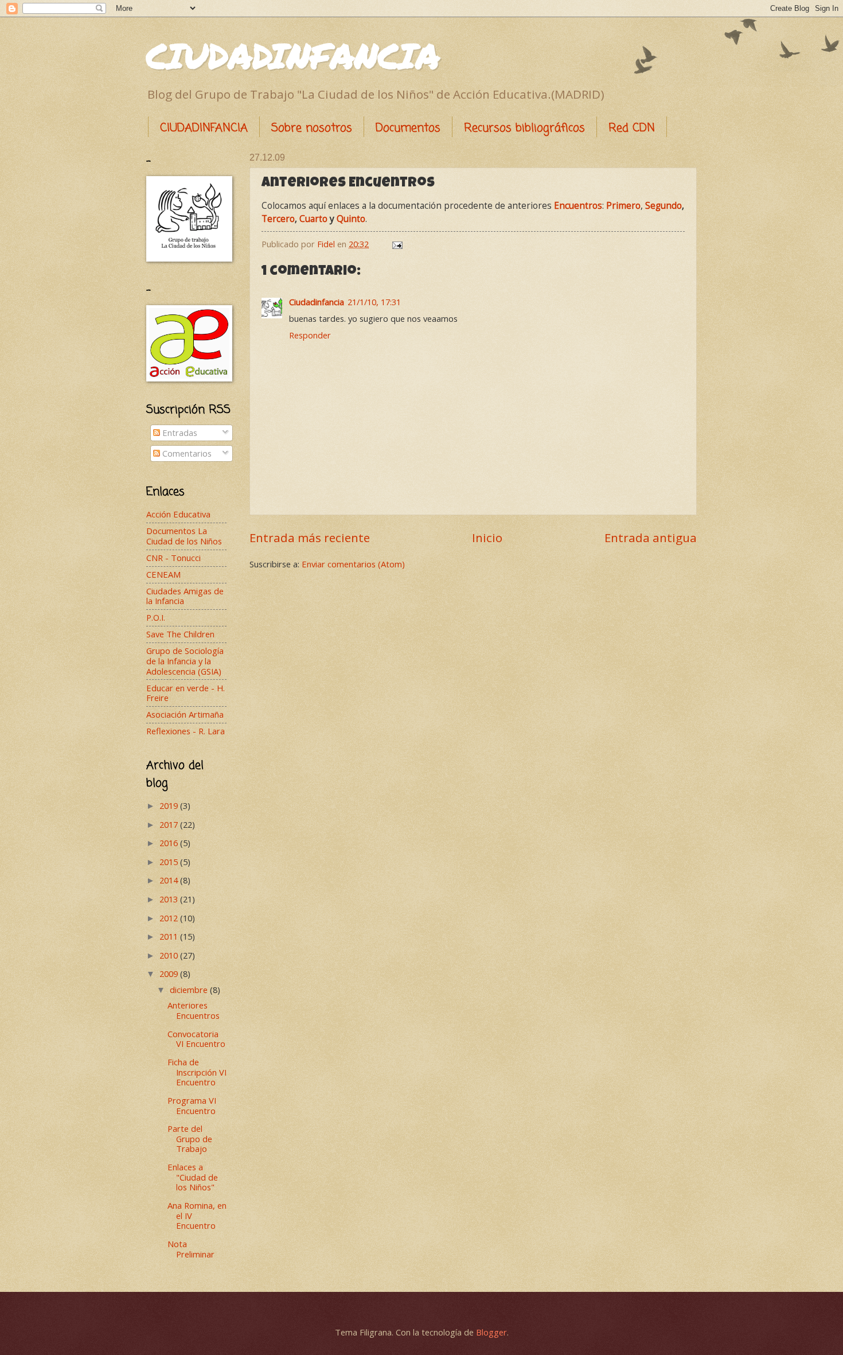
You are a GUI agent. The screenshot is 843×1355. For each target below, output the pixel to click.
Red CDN (631, 128)
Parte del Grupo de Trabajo (189, 1138)
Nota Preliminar (190, 1249)
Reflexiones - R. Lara (185, 731)
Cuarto (313, 218)
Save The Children (180, 634)
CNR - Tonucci (173, 557)
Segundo (663, 205)
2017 (169, 824)
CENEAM (163, 574)
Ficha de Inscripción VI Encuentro (197, 1072)
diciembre (190, 989)
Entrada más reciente (309, 537)
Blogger (491, 1332)
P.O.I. (155, 617)
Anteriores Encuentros (193, 1010)
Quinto (351, 218)
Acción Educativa (178, 514)
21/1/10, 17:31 (374, 301)
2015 (169, 861)
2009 (169, 973)
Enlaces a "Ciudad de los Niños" (192, 1177)
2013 (169, 899)
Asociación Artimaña (185, 714)
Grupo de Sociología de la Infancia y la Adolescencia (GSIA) (185, 660)
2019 (169, 805)
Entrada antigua (650, 537)
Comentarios (186, 453)
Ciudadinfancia (316, 301)
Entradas (178, 432)
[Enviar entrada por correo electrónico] (396, 244)
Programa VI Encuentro (191, 1105)
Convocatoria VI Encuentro (196, 1039)
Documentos (408, 128)
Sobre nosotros (311, 128)
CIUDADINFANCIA (293, 55)
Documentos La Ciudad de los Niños (184, 536)
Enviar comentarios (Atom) (353, 564)
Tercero (278, 218)
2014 (169, 880)
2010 (169, 955)
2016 (169, 842)
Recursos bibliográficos (524, 128)
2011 (169, 936)
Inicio (487, 537)
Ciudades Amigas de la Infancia (185, 596)
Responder (310, 335)
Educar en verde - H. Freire (185, 693)
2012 (169, 918)
